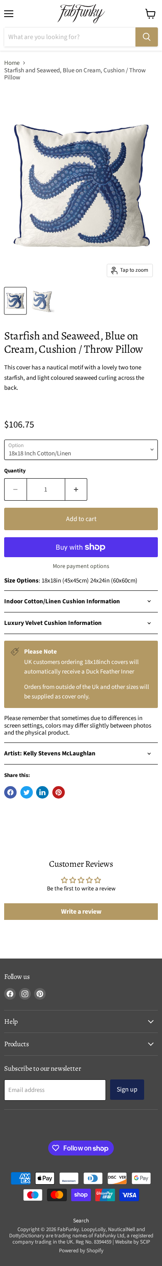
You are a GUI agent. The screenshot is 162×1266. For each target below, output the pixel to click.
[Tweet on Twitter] (26, 792)
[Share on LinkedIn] (42, 792)
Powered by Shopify (81, 1250)
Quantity (15, 471)
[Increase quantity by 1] (76, 489)
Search (81, 1220)
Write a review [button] (81, 911)
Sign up (127, 1089)
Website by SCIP (132, 1242)
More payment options (81, 566)
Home (12, 62)
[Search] (146, 37)
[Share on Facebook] (10, 792)
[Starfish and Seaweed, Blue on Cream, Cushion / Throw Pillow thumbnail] (15, 301)
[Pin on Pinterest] (58, 792)
